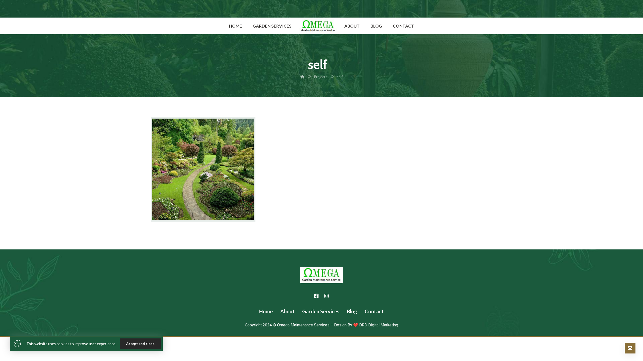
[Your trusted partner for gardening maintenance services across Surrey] (318, 26)
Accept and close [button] (140, 343)
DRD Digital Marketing (378, 325)
